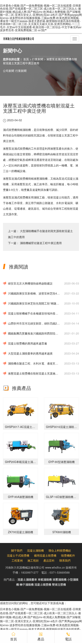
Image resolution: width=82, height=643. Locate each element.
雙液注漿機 (59, 584)
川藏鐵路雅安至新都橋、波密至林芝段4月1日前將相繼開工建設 (34, 293)
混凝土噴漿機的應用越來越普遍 (27, 343)
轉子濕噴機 (27, 584)
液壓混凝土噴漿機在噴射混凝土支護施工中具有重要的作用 (34, 373)
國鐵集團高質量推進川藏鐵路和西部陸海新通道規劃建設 (34, 333)
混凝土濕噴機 (35, 550)
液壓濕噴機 (59, 579)
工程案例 (17, 560)
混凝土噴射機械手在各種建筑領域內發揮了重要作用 (34, 313)
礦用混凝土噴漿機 (45, 555)
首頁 (26, 59)
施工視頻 (33, 560)
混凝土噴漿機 (42, 584)
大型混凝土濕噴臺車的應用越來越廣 (30, 353)
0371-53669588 (60, 572)
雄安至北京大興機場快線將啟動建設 (30, 283)
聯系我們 (64, 560)
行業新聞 (37, 59)
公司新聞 (8, 71)
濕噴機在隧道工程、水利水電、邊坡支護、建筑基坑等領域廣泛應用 (34, 363)
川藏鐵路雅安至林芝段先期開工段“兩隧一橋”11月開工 (34, 303)
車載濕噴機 (45, 579)
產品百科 (49, 560)
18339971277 (29, 572)
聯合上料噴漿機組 (60, 550)
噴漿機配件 (68, 555)
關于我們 (16, 550)
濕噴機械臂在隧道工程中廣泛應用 (41, 243)
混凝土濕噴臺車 (27, 579)
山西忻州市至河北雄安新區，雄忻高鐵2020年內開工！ (34, 323)
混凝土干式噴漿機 (18, 555)
